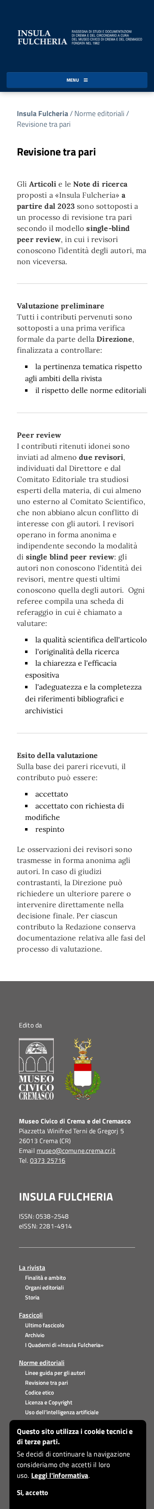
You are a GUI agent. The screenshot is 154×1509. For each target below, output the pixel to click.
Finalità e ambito (45, 1277)
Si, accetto (32, 1493)
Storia (32, 1297)
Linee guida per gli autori (55, 1372)
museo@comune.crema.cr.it (76, 1150)
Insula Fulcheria (42, 113)
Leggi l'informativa (59, 1475)
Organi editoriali (44, 1287)
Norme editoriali (41, 1362)
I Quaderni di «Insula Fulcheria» (64, 1344)
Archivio (34, 1335)
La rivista (32, 1267)
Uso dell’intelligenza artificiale (62, 1412)
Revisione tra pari (44, 124)
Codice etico (39, 1392)
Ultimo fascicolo (44, 1325)
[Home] (77, 36)
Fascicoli (31, 1315)
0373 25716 (48, 1160)
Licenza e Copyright (48, 1402)
